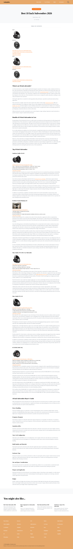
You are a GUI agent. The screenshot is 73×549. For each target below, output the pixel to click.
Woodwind (5, 530)
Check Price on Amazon (16, 53)
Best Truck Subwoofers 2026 (10, 504)
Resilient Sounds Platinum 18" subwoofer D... (20, 209)
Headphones (46, 530)
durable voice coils (16, 105)
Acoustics (45, 533)
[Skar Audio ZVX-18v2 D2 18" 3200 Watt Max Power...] (16, 38)
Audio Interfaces (33, 524)
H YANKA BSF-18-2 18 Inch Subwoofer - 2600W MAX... (22, 359)
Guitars (18, 533)
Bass (31, 530)
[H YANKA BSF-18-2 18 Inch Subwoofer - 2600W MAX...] (16, 357)
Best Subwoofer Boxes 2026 (43, 504)
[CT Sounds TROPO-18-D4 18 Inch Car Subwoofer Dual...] (16, 49)
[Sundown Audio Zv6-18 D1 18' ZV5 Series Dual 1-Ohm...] (16, 163)
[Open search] (68, 2)
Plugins (31, 533)
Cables (45, 537)
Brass (45, 527)
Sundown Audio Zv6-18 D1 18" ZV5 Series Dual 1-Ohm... (22, 164)
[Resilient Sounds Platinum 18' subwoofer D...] (16, 208)
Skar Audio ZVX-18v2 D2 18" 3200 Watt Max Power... (21, 50)
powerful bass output (44, 92)
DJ (4, 533)
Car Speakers (6, 527)
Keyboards (32, 527)
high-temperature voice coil (41, 274)
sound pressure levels (49, 102)
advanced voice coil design (40, 178)
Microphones (6, 537)
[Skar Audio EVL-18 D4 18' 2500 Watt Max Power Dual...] (16, 306)
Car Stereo (46, 524)
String (58, 527)
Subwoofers (19, 524)
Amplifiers (59, 533)
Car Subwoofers (60, 524)
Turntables (32, 537)
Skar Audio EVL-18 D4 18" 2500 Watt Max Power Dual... (22, 307)
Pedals (18, 537)
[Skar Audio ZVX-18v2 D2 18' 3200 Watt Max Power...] (16, 262)
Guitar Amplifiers (7, 524)
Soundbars (19, 527)
